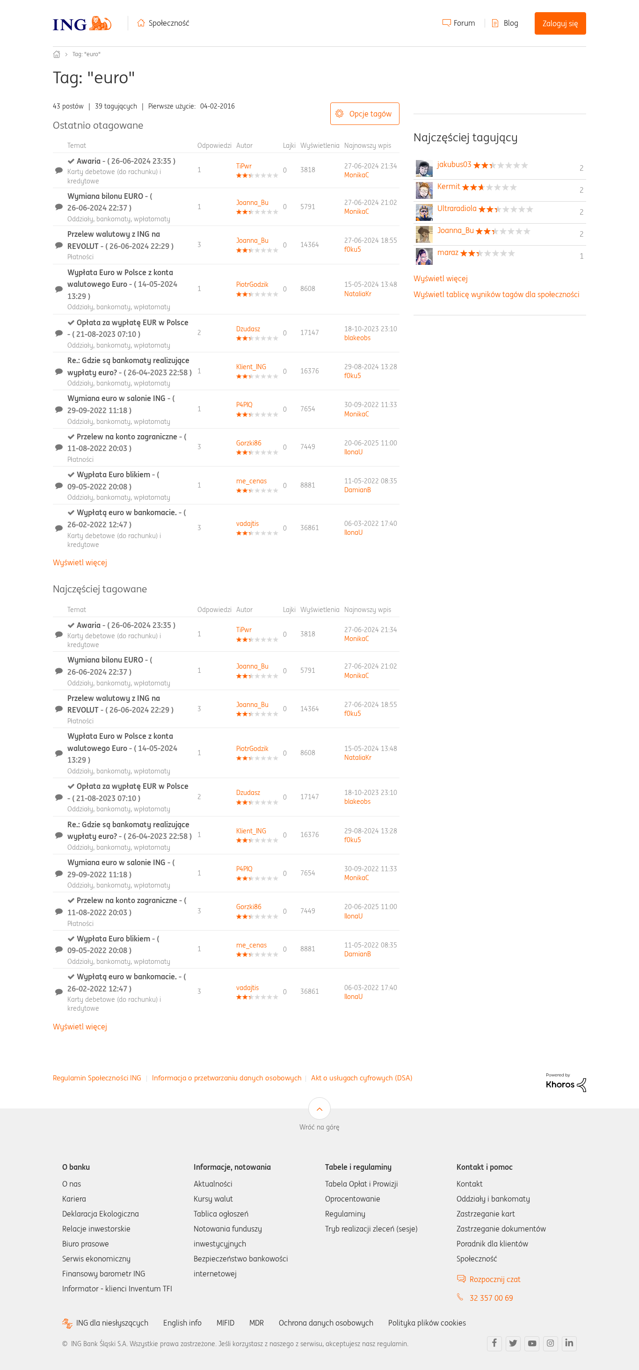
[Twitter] (513, 1343)
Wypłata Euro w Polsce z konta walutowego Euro (122, 284)
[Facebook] (494, 1343)
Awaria (126, 161)
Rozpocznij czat (495, 1279)
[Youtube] (531, 1343)
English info (182, 1322)
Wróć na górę (319, 1127)
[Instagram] (550, 1343)
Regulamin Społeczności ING (97, 1077)
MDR (256, 1322)
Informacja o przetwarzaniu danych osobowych (227, 1077)
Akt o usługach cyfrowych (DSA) (362, 1077)
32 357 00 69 (491, 1298)
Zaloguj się (560, 23)
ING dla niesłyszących (112, 1323)
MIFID (225, 1322)
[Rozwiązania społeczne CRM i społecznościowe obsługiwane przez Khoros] (566, 1081)
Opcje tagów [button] (370, 113)
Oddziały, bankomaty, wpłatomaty (118, 219)
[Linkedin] (569, 1343)
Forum (464, 23)
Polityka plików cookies (427, 1322)
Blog (511, 23)
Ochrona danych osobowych (326, 1322)
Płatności (80, 257)
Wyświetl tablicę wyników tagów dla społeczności (497, 294)
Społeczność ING (56, 54)
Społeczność (169, 23)
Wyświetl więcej (80, 562)
